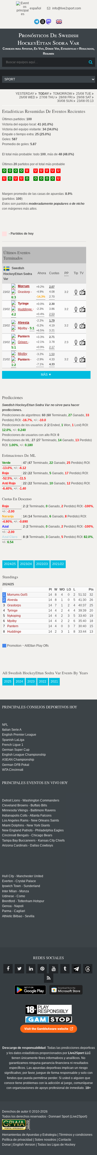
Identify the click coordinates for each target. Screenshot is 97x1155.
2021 (54, 681)
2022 (42, 681)
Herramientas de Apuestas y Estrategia (29, 1135)
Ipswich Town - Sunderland (21, 886)
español (35, 8)
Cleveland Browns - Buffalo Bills (24, 805)
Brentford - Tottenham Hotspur (23, 901)
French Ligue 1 (12, 745)
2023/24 (26, 564)
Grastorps (14, 605)
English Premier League (19, 734)
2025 (7, 681)
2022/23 (42, 564)
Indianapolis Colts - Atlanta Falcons (26, 815)
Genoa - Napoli (13, 906)
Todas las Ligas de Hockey (56, 1144)
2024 (19, 681)
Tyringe (12, 610)
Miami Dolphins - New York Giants (26, 825)
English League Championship (24, 754)
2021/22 (58, 564)
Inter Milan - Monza (15, 891)
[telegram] (76, 968)
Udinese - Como (13, 896)
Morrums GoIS (17, 594)
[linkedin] (30, 968)
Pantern (12, 626)
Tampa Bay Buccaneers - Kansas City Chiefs (33, 840)
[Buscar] (91, 62)
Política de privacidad (17, 1139)
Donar (6, 1144)
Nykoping (14, 616)
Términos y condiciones (75, 1135)
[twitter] (19, 968)
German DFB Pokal (15, 765)
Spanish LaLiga (13, 740)
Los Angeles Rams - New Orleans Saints (30, 820)
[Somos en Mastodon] (48, 21)
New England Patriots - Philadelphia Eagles (33, 830)
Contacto (64, 1139)
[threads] (87, 968)
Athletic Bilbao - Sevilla (18, 916)
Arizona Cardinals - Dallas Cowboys (27, 845)
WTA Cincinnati (12, 770)
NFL (5, 725)
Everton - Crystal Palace (19, 881)
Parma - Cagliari (13, 911)
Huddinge (14, 631)
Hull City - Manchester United (22, 876)
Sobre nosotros (45, 1139)
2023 (31, 681)
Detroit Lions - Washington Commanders (30, 800)
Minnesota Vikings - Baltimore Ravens (29, 810)
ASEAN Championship (18, 759)
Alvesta (12, 600)
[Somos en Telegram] (36, 21)
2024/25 (10, 564)
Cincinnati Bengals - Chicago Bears (27, 835)
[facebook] (8, 968)
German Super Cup (15, 750)
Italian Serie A (11, 730)
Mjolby (12, 621)
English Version (24, 1144)
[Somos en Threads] (42, 21)
